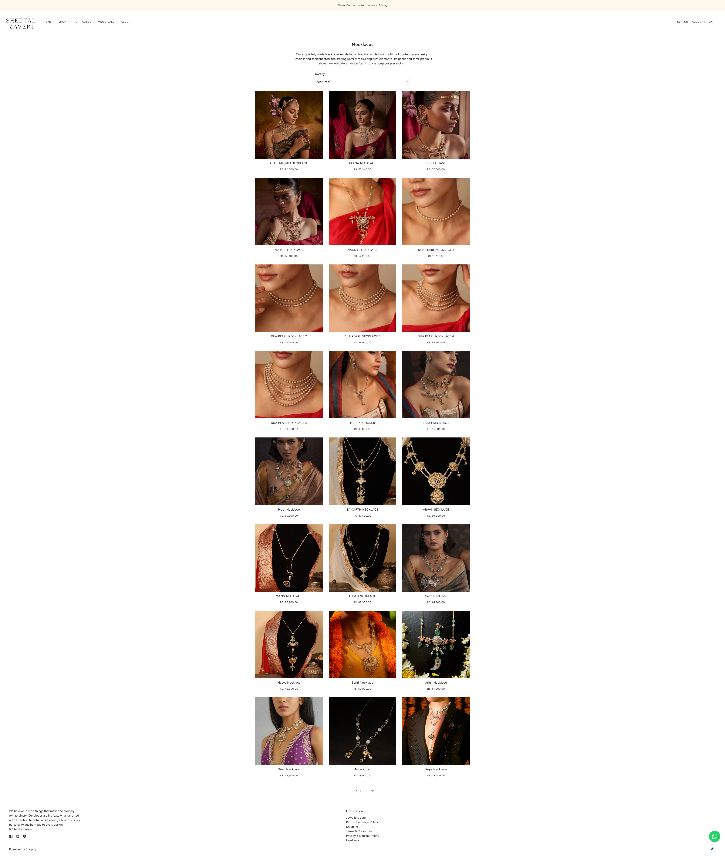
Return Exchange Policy (362, 822)
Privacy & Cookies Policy (362, 836)
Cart (712, 21)
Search (682, 21)
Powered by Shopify (22, 849)
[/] (20, 23)
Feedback (352, 840)
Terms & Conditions (359, 831)
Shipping (352, 826)
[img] (11, 836)
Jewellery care (356, 817)
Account (698, 21)
